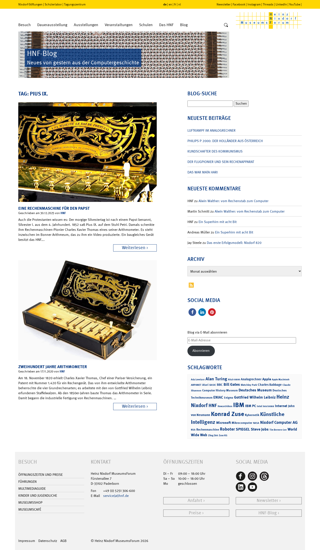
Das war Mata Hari (202, 172)
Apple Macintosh (280, 379)
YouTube (294, 4)
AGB (63, 540)
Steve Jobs (260, 429)
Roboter (227, 429)
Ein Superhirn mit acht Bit (218, 222)
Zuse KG (223, 435)
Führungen (27, 481)
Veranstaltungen (119, 24)
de (165, 4)
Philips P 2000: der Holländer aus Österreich (225, 141)
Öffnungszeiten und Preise (40, 474)
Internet (281, 406)
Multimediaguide (32, 488)
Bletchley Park (249, 385)
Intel (259, 406)
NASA (256, 423)
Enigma (228, 397)
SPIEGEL (243, 429)
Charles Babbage (270, 384)
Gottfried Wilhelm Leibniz (255, 397)
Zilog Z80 (213, 435)
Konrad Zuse (227, 414)
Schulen (146, 24)
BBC (220, 384)
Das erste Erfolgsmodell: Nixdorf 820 (234, 242)
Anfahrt (195, 500)
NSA (193, 429)
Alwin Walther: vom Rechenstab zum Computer (233, 201)
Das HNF (166, 24)
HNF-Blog (267, 513)
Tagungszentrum (75, 4)
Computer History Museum (220, 390)
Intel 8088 (268, 406)
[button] (192, 312)
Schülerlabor (53, 4)
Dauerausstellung (52, 24)
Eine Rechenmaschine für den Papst (54, 208)
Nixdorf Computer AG (279, 422)
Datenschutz (47, 540)
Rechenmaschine (207, 429)
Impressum (26, 540)
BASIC (212, 385)
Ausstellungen (86, 24)
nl (179, 4)
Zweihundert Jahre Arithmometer (52, 366)
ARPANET (196, 385)
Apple (266, 379)
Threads (268, 4)
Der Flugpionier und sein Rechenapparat (220, 161)
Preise (195, 513)
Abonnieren (201, 350)
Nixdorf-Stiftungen (30, 4)
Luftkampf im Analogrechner (211, 130)
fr (175, 4)
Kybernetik (252, 415)
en (170, 4)
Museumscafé (29, 509)
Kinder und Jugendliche (37, 495)
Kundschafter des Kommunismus (215, 151)
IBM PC (250, 406)
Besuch (24, 24)
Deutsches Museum (255, 390)
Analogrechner (251, 379)
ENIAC (218, 397)
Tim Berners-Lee (278, 429)
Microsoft (223, 422)
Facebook (239, 4)
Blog (184, 24)
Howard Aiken (225, 406)
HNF (63, 213)
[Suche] (226, 25)
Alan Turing (216, 379)
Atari (205, 385)
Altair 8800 (234, 379)
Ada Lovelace (198, 379)
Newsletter (224, 4)
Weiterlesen (133, 248)
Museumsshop (30, 502)
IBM (238, 405)
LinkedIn (281, 4)
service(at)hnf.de (116, 495)
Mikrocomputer (242, 423)
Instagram (254, 4)
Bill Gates (232, 384)
